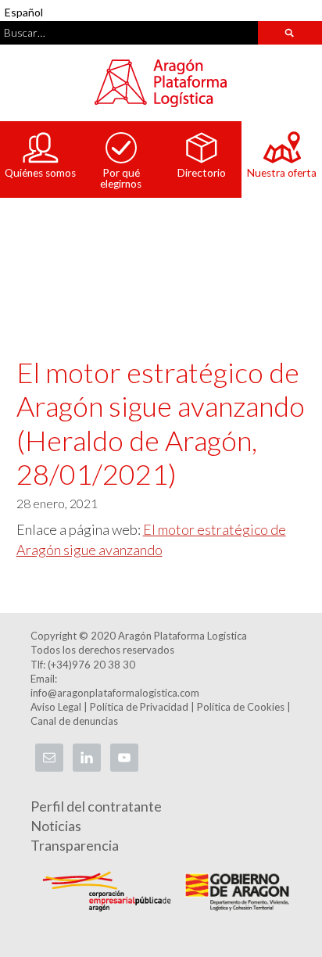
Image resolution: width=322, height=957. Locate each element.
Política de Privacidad (139, 707)
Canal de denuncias (74, 721)
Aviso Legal (55, 707)
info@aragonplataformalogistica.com (114, 692)
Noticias (55, 825)
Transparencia (74, 845)
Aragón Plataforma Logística (161, 83)
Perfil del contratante (96, 806)
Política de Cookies (240, 707)
